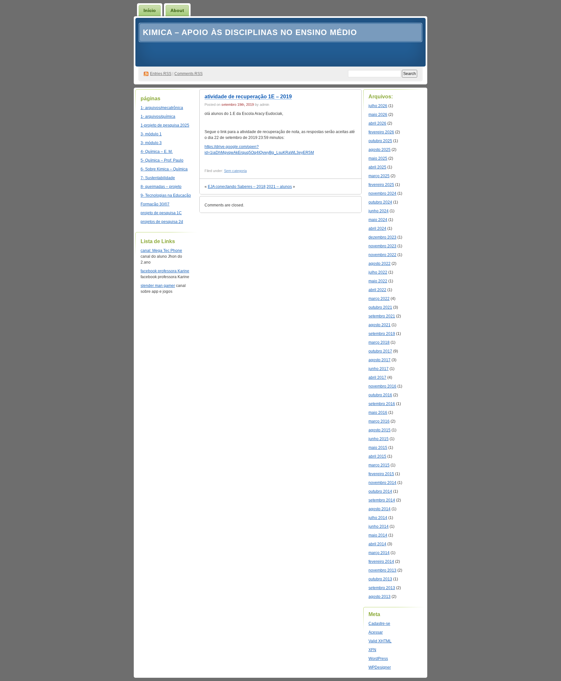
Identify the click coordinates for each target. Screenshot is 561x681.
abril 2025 (377, 167)
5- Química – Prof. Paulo (162, 160)
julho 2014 (377, 517)
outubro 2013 (380, 579)
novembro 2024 (382, 193)
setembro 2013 (381, 588)
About (177, 10)
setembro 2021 (381, 316)
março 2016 (379, 421)
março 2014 (379, 553)
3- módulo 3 (151, 143)
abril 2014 (377, 544)
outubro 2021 (380, 307)
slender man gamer (158, 285)
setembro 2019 (381, 333)
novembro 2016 (382, 386)
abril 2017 (377, 377)
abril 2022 (377, 290)
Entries (160, 73)
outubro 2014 (380, 491)
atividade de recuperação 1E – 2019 (248, 96)
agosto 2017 (379, 360)
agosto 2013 (379, 596)
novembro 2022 (382, 255)
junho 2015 (378, 439)
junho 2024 (378, 211)
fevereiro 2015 (381, 474)
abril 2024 (377, 228)
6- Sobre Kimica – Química (164, 169)
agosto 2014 (379, 509)
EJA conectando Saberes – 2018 (237, 186)
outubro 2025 (380, 141)
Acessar (375, 632)
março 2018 (379, 342)
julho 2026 (377, 106)
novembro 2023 (382, 246)
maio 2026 (377, 114)
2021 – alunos (279, 186)
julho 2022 (377, 272)
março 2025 (379, 176)
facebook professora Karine (165, 271)
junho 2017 (378, 368)
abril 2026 (377, 123)
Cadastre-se (379, 623)
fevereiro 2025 (381, 184)
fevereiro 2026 (381, 132)
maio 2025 (377, 158)
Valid (380, 641)
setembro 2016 (381, 404)
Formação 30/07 (155, 204)
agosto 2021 (379, 325)
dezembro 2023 (382, 237)
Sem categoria (235, 171)
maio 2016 (377, 412)
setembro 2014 (381, 500)
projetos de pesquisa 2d (162, 221)
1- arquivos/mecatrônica (162, 107)
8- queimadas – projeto (161, 186)
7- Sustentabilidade (158, 178)
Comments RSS (188, 73)
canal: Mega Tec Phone (161, 250)
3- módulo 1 (151, 134)
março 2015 (379, 465)
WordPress (378, 658)
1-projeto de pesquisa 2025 (165, 125)
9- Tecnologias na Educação (166, 195)
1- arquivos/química (158, 116)
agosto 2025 (379, 149)
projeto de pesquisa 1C (161, 213)
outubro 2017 (380, 351)
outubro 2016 (380, 395)
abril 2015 (377, 456)
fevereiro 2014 (381, 561)
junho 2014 (378, 526)
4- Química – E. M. (157, 151)
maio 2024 (377, 219)
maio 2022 (377, 281)
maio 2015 (377, 447)
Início (149, 10)
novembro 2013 (382, 570)
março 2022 (379, 298)
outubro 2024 (380, 202)
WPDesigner (379, 667)
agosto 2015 (379, 430)
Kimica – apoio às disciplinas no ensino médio (250, 32)
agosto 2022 (379, 263)
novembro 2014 (382, 482)
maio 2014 (377, 535)
